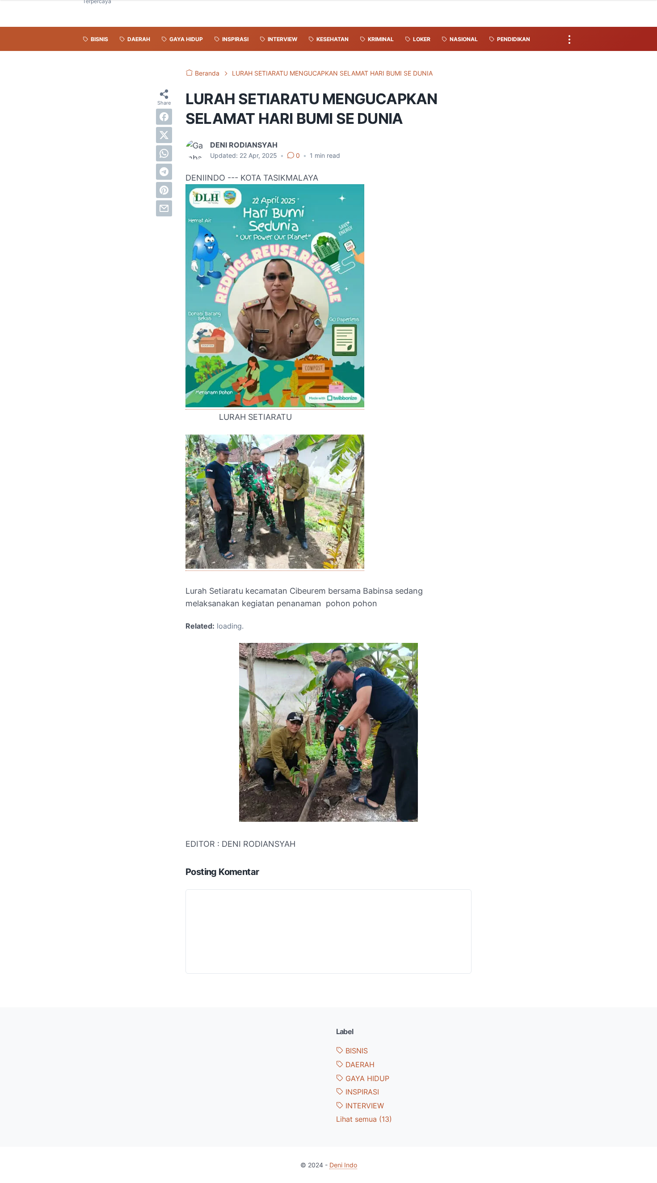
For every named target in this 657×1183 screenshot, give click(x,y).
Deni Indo (343, 1165)
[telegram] (164, 172)
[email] (164, 208)
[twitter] (164, 135)
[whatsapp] (164, 153)
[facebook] (164, 117)
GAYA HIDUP (366, 1078)
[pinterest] (164, 190)
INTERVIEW (363, 1105)
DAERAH (359, 1064)
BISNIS (355, 1050)
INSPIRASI (361, 1091)
